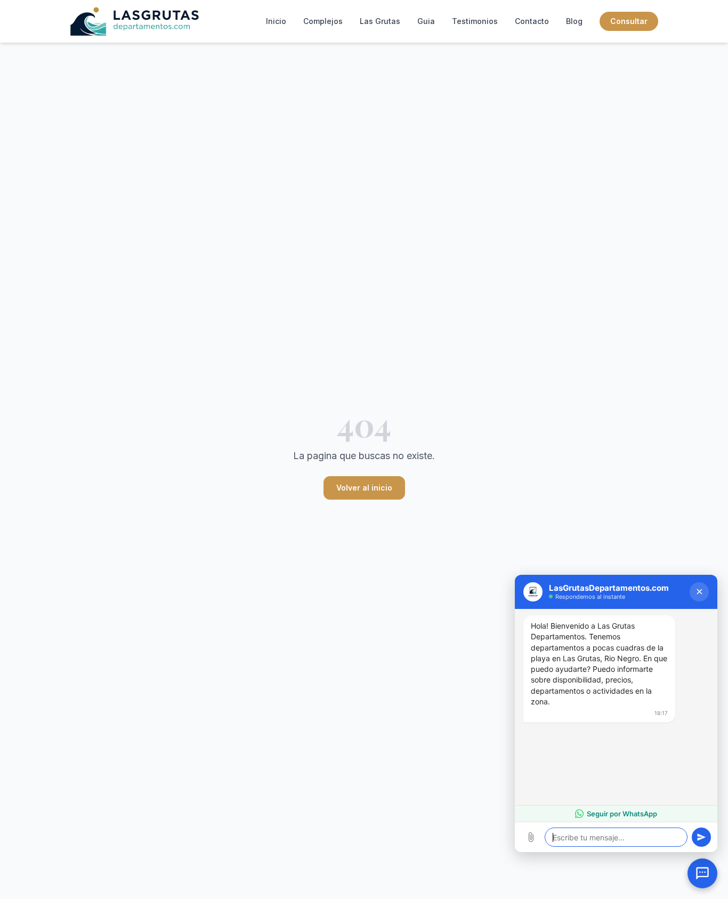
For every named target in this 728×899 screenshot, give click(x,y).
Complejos (323, 21)
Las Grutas (380, 21)
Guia (426, 21)
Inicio (276, 21)
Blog (574, 21)
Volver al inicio (364, 487)
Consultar (629, 21)
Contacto (532, 21)
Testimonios (475, 21)
